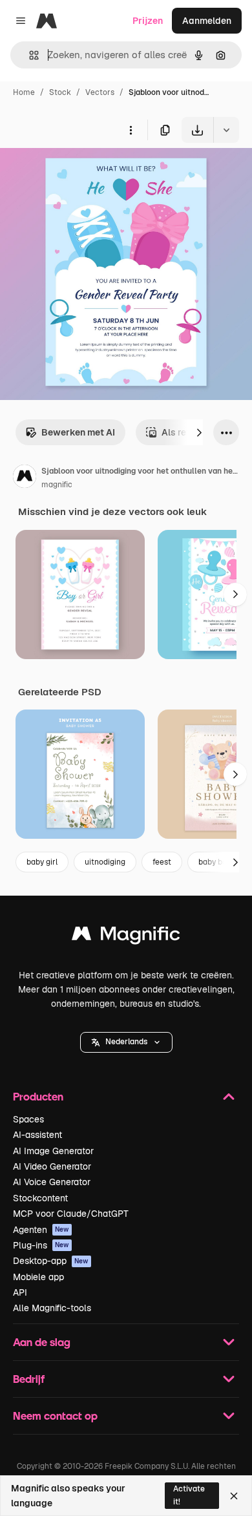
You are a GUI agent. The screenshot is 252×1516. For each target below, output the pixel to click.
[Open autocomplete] (29, 55)
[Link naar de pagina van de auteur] (24, 478)
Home (24, 92)
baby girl (42, 862)
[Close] (234, 1496)
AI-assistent (37, 1135)
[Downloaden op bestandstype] (226, 130)
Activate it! (189, 1495)
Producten (38, 1096)
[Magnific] (126, 937)
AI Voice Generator (51, 1182)
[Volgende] (199, 432)
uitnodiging (105, 862)
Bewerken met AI (78, 432)
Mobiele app (38, 1277)
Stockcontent (40, 1198)
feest (161, 862)
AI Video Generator (52, 1166)
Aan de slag (41, 1342)
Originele (85, 173)
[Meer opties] (130, 130)
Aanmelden (206, 20)
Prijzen (147, 20)
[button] (126, 1042)
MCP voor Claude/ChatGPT (71, 1213)
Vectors (99, 92)
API (20, 1292)
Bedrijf (29, 1378)
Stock (60, 92)
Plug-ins (41, 1245)
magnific (56, 484)
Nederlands (126, 1042)
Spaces (28, 1119)
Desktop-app (51, 1261)
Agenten (41, 1230)
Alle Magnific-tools (52, 1308)
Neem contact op (55, 1415)
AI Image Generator (53, 1151)
